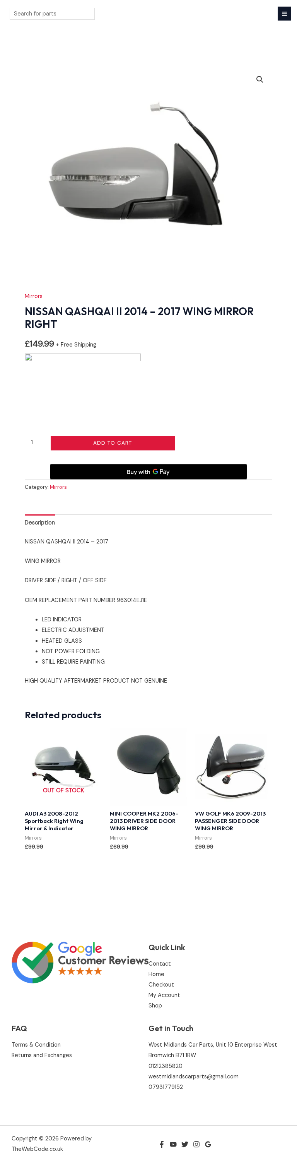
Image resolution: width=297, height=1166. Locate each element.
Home (156, 974)
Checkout (161, 984)
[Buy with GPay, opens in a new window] (148, 472)
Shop (155, 1005)
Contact (159, 964)
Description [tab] (40, 522)
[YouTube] (173, 1144)
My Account (164, 995)
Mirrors (34, 296)
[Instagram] (196, 1144)
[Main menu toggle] (284, 13)
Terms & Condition (36, 1045)
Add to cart (112, 442)
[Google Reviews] (208, 1144)
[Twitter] (184, 1144)
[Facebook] (161, 1144)
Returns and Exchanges (42, 1055)
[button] (260, 79)
